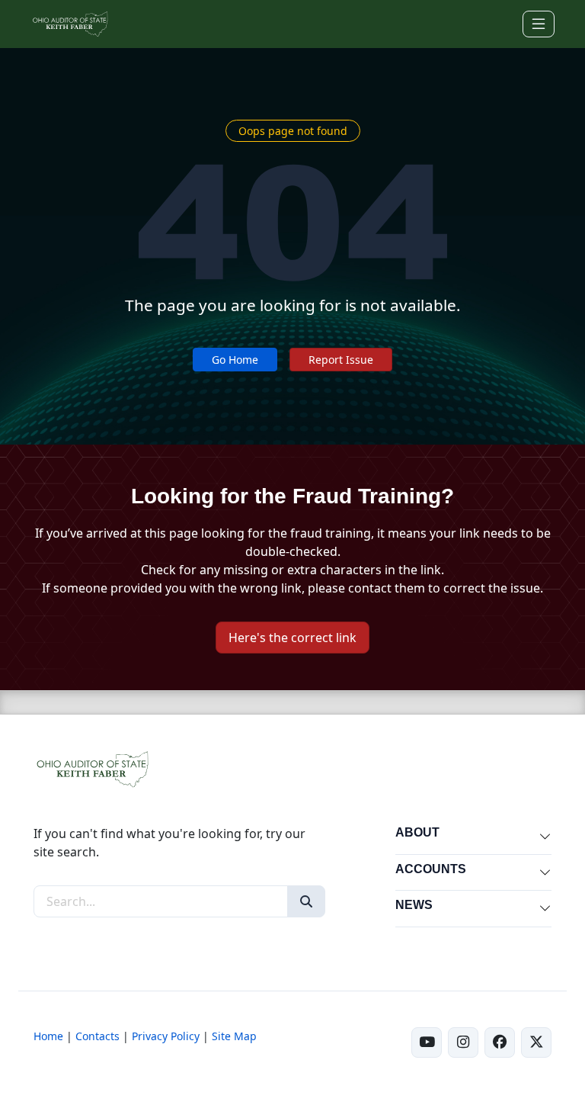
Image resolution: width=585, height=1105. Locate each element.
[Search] (306, 901)
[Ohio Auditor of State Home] (69, 24)
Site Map (234, 1036)
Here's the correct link (292, 637)
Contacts (97, 1036)
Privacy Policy (166, 1036)
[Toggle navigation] (539, 24)
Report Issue (340, 359)
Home (48, 1036)
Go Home (235, 359)
